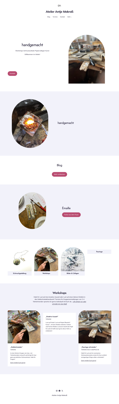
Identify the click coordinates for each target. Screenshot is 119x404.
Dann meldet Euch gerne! (17, 362)
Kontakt (12, 73)
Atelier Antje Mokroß (59, 11)
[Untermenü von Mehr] (71, 16)
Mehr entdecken (59, 174)
